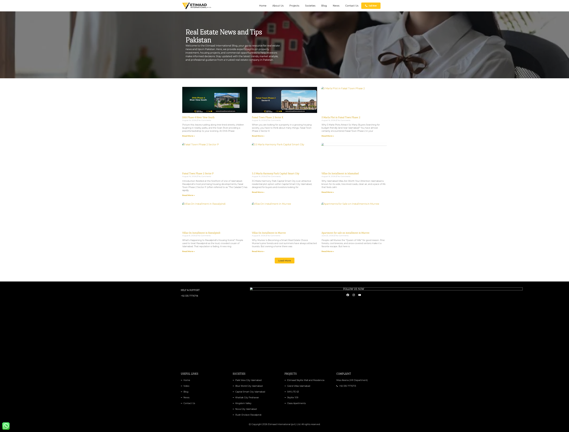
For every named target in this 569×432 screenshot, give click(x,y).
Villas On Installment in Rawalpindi (201, 232)
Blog (324, 5)
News (336, 5)
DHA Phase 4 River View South (198, 117)
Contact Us (351, 5)
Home (262, 5)
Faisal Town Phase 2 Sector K (267, 117)
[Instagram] (353, 295)
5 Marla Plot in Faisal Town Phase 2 (341, 117)
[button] (284, 260)
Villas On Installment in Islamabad (340, 173)
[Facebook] (347, 295)
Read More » (188, 136)
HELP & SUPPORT (190, 290)
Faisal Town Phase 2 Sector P (198, 173)
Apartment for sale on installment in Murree (345, 232)
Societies (310, 5)
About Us (277, 5)
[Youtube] (359, 295)
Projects (294, 5)
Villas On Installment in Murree (269, 232)
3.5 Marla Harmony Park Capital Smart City (275, 173)
